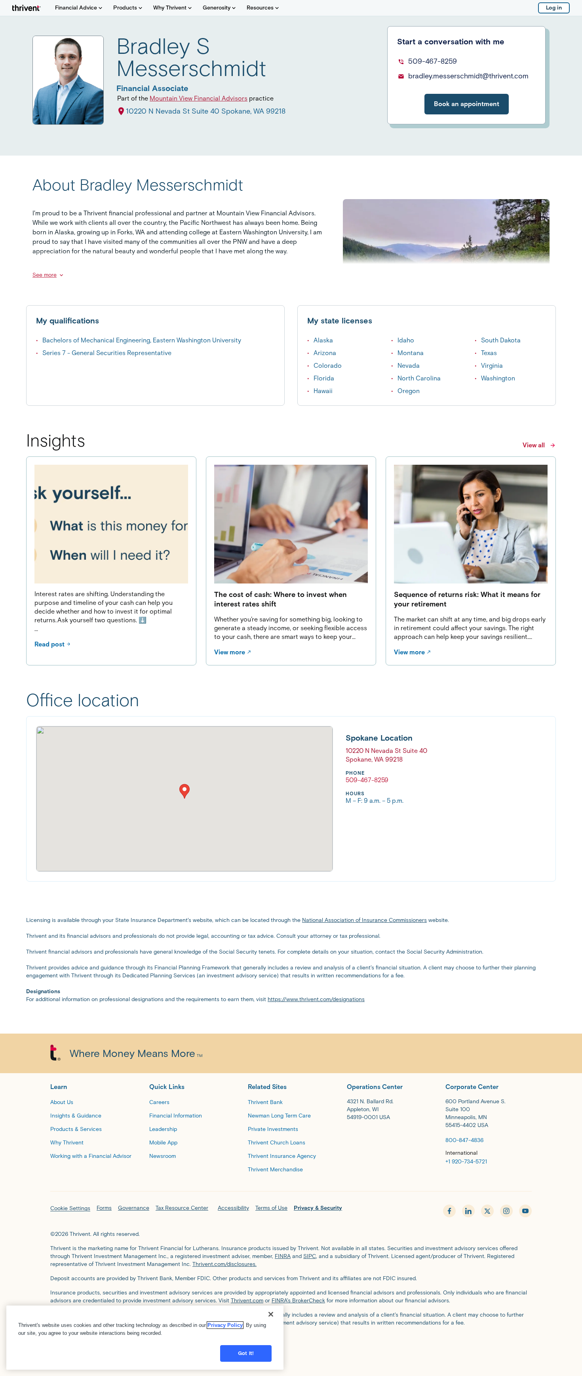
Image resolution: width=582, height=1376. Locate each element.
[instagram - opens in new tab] (506, 1211)
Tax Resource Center (182, 1208)
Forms (104, 1208)
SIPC (309, 1256)
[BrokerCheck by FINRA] (291, 1342)
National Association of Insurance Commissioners (364, 920)
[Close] (271, 1314)
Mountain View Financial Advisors (198, 98)
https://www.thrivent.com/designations (316, 999)
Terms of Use (271, 1208)
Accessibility (233, 1208)
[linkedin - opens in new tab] (468, 1211)
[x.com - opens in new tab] (487, 1211)
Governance (133, 1208)
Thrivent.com (247, 1300)
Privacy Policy (225, 1325)
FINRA (283, 1256)
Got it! (246, 1353)
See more (44, 275)
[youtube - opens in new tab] (525, 1211)
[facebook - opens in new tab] (449, 1211)
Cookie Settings (70, 1208)
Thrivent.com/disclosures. (224, 1264)
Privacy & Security (318, 1208)
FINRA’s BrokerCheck (298, 1300)
